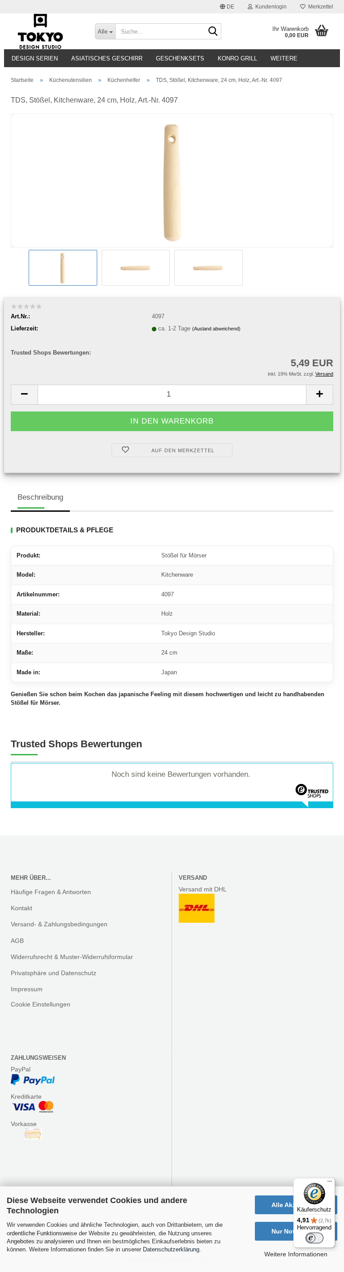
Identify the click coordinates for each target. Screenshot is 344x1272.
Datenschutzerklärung (171, 1249)
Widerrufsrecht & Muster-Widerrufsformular (72, 956)
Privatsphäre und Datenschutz (53, 972)
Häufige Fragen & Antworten (51, 891)
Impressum (27, 989)
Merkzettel (319, 7)
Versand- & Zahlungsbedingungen (59, 924)
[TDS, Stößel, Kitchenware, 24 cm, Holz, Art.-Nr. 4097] (172, 180)
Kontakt (21, 908)
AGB (17, 940)
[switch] (314, 1238)
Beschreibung (40, 497)
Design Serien (35, 58)
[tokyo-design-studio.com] (46, 31)
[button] (227, 6)
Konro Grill (237, 58)
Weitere (284, 58)
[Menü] (329, 1183)
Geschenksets (180, 58)
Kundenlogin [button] (270, 7)
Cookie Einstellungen (40, 1004)
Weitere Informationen (295, 1254)
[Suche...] (212, 32)
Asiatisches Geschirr (106, 58)
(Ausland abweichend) (216, 328)
